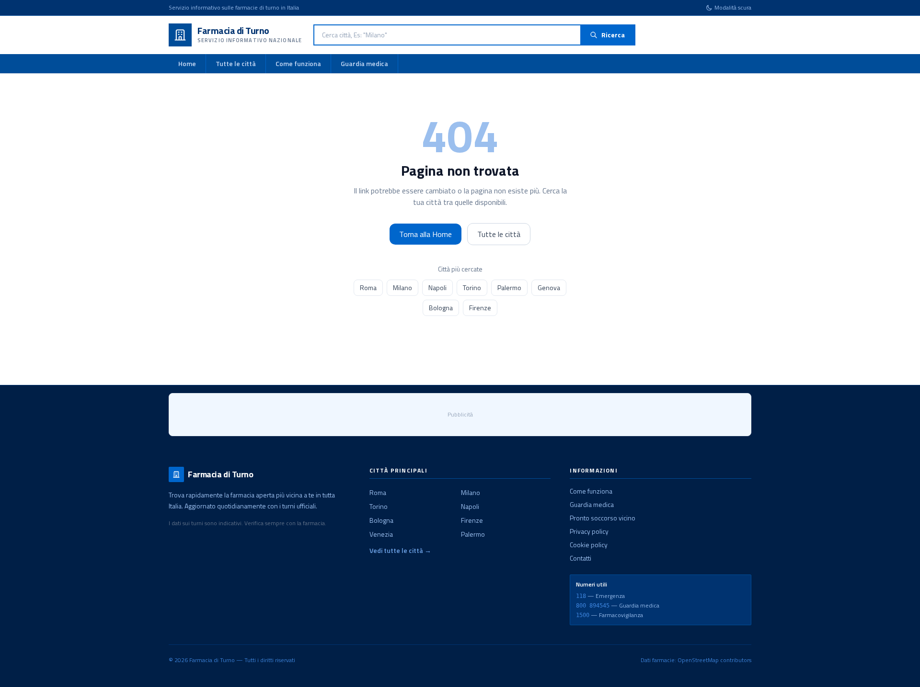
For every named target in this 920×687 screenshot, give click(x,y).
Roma (368, 287)
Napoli (437, 287)
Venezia (381, 534)
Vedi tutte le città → (400, 550)
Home (187, 63)
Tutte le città (236, 63)
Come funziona (298, 63)
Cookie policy (589, 545)
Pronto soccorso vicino (602, 518)
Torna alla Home (425, 234)
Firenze (480, 308)
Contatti (580, 558)
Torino (472, 287)
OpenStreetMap (698, 659)
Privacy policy (589, 531)
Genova (549, 287)
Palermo (509, 287)
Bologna (441, 308)
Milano (402, 287)
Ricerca (613, 35)
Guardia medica (364, 63)
